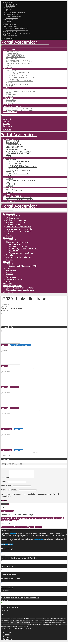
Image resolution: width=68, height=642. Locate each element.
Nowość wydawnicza (14, 101)
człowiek (14, 618)
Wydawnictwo (8, 2)
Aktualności (8, 98)
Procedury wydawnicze (13, 16)
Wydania (9, 7)
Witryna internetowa (9, 490)
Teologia (9, 96)
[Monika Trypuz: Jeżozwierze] (3, 604)
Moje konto (7, 129)
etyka (21, 618)
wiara (1, 624)
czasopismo (10, 511)
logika (8, 620)
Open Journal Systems (10, 26)
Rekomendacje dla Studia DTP (17, 84)
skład (63, 620)
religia (60, 620)
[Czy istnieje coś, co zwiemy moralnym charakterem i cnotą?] (3, 595)
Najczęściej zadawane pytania (18, 63)
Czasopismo (6, 429)
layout (5, 620)
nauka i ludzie (25, 620)
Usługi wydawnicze (9, 19)
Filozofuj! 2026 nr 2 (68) (34, 452)
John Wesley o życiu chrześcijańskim (34, 410)
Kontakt (8, 9)
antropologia (3, 618)
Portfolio (9, 21)
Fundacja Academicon (10, 31)
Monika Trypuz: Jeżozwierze (10, 607)
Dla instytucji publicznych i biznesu (22, 77)
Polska (33, 620)
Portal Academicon (19, 134)
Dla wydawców (14, 74)
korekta (44, 618)
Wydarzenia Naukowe (15, 624)
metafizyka (12, 620)
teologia (40, 622)
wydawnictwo (22, 624)
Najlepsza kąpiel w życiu (34, 368)
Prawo (8, 93)
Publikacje (7, 105)
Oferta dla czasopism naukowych (17, 30)
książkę (3, 511)
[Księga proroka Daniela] (10, 385)
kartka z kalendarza (39, 618)
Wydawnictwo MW (47, 624)
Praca (8, 11)
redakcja (57, 620)
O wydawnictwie (11, 4)
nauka (21, 620)
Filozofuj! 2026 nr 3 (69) (34, 431)
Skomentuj (4, 310)
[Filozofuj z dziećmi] (3, 585)
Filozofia (9, 89)
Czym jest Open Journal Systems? (17, 28)
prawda (40, 620)
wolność (4, 624)
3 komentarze (5, 610)
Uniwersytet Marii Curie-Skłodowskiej (55, 622)
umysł (44, 622)
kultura (2, 620)
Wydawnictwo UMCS (56, 624)
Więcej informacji (7, 544)
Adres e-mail (7, 486)
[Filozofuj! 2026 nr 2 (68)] (10, 448)
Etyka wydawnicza (12, 14)
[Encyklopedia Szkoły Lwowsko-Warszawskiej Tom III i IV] (10, 343)
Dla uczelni (13, 79)
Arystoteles (8, 618)
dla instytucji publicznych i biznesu (48, 518)
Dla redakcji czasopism (17, 75)
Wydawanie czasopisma (15, 55)
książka (48, 618)
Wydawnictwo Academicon (33, 624)
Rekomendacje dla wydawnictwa (19, 62)
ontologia (30, 620)
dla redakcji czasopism (20, 518)
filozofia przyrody (32, 618)
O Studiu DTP (11, 70)
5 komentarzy (5, 590)
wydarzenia (8, 624)
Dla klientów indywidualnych (20, 81)
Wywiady (9, 103)
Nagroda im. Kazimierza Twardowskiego (16, 33)
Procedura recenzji (12, 18)
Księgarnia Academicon (58, 618)
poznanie (36, 620)
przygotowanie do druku (50, 620)
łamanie (26, 626)
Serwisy (6, 87)
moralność (17, 620)
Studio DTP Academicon (20, 622)
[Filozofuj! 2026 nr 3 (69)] (10, 427)
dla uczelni (32, 518)
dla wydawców (6, 518)
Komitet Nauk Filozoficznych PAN (21, 91)
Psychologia (11, 94)
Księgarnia (6, 23)
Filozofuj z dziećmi (7, 588)
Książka (4, 345)
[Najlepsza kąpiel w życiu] (10, 364)
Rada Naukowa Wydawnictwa (15, 12)
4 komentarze (5, 600)
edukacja (18, 618)
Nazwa (4, 481)
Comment (5, 477)
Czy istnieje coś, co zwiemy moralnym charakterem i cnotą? (20, 597)
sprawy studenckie (5, 622)
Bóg (11, 618)
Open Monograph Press (9, 527)
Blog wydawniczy (10, 112)
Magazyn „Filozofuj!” (10, 24)
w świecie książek (20, 626)
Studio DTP (7, 69)
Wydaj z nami (10, 6)
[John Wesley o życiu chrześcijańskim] (10, 406)
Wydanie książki (12, 53)
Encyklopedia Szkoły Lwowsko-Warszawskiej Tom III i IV (34, 347)
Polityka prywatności (10, 35)
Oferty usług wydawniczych (17, 72)
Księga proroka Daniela (34, 389)
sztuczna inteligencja (34, 622)
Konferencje (11, 100)
